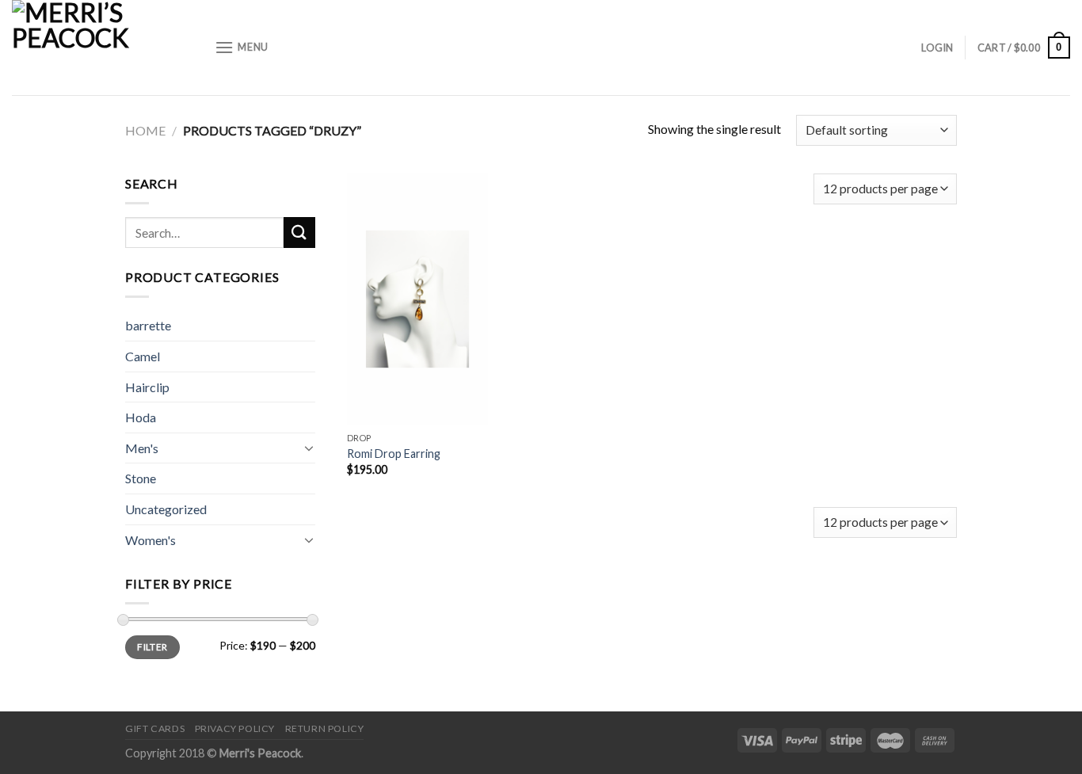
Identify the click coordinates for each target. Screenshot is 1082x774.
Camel (142, 356)
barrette (148, 325)
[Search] (299, 232)
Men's (141, 448)
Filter (152, 647)
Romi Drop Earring (393, 453)
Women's (150, 539)
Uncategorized (166, 509)
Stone (140, 478)
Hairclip (147, 387)
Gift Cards (155, 728)
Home (145, 130)
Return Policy (324, 728)
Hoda (140, 417)
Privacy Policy (235, 728)
